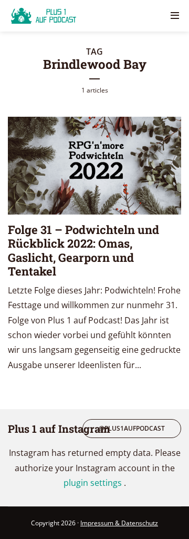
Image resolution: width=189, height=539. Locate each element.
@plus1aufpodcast (132, 428)
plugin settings (94, 483)
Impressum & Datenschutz (119, 522)
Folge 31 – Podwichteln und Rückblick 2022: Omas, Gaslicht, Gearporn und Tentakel (83, 250)
